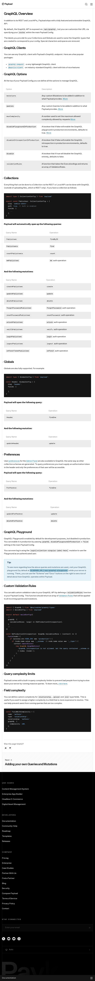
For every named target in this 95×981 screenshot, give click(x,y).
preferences (14, 461)
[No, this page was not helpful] (10, 748)
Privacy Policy (8, 904)
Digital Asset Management (14, 804)
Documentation (9, 821)
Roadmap (6, 831)
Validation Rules (66, 596)
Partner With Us (9, 873)
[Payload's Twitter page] (3, 938)
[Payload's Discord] (8, 938)
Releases (6, 841)
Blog (4, 883)
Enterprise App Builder (12, 794)
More (65, 99)
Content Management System (15, 789)
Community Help (9, 826)
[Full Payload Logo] (7, 4)
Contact (5, 909)
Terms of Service (9, 899)
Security (6, 888)
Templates (7, 836)
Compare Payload (10, 894)
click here (63, 684)
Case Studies (8, 868)
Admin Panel (31, 461)
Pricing (5, 858)
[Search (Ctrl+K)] (86, 4)
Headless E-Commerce (12, 799)
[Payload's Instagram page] (19, 938)
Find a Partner (8, 878)
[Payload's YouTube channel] (13, 938)
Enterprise (7, 863)
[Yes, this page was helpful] (5, 748)
